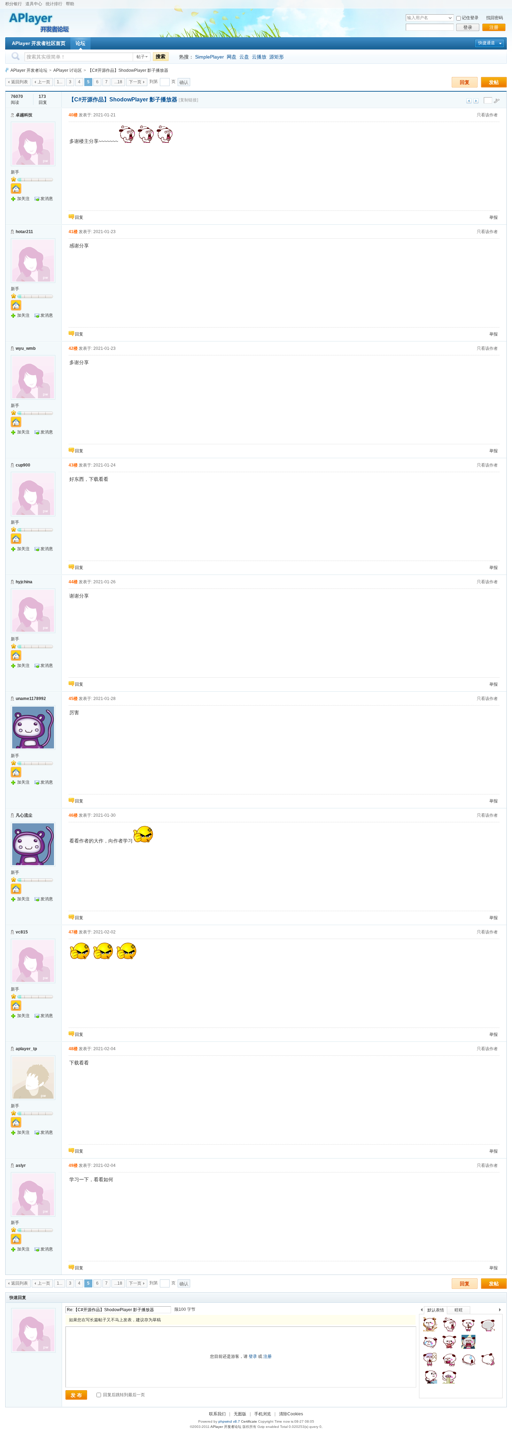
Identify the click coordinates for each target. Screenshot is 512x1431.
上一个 (421, 1310)
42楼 (73, 348)
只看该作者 (487, 115)
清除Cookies (291, 1413)
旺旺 (459, 1310)
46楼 (73, 815)
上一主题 (469, 100)
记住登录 (470, 17)
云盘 (244, 57)
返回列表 (19, 81)
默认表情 (435, 1310)
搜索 (160, 56)
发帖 (494, 82)
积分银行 (13, 3)
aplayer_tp (26, 1048)
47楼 (73, 932)
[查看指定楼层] (496, 100)
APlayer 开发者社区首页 (38, 43)
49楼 (73, 1165)
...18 (118, 81)
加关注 (23, 198)
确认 (183, 82)
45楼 (73, 698)
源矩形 (276, 57)
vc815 (22, 932)
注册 (493, 27)
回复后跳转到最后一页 (123, 1394)
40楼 (73, 115)
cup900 (23, 465)
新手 (15, 172)
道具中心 (33, 3)
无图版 (240, 1413)
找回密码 (494, 17)
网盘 (231, 57)
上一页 (44, 81)
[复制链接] (188, 100)
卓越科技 (24, 115)
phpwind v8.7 (229, 1421)
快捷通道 (486, 42)
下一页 (135, 81)
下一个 (502, 1310)
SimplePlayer (209, 57)
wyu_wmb (26, 348)
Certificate (249, 1421)
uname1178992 (31, 698)
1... (59, 81)
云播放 (259, 57)
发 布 (76, 1395)
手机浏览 (262, 1413)
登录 (467, 27)
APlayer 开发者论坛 (28, 70)
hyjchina (24, 581)
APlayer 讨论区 (67, 70)
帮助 (70, 3)
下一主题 (476, 100)
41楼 (73, 231)
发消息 (46, 198)
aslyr (21, 1165)
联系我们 (217, 1413)
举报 (493, 217)
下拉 (450, 18)
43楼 (73, 465)
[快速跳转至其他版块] (7, 70)
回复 (465, 82)
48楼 (73, 1048)
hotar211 (24, 231)
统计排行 (54, 3)
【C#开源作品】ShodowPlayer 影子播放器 (128, 70)
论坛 (80, 43)
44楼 (73, 581)
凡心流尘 (24, 815)
